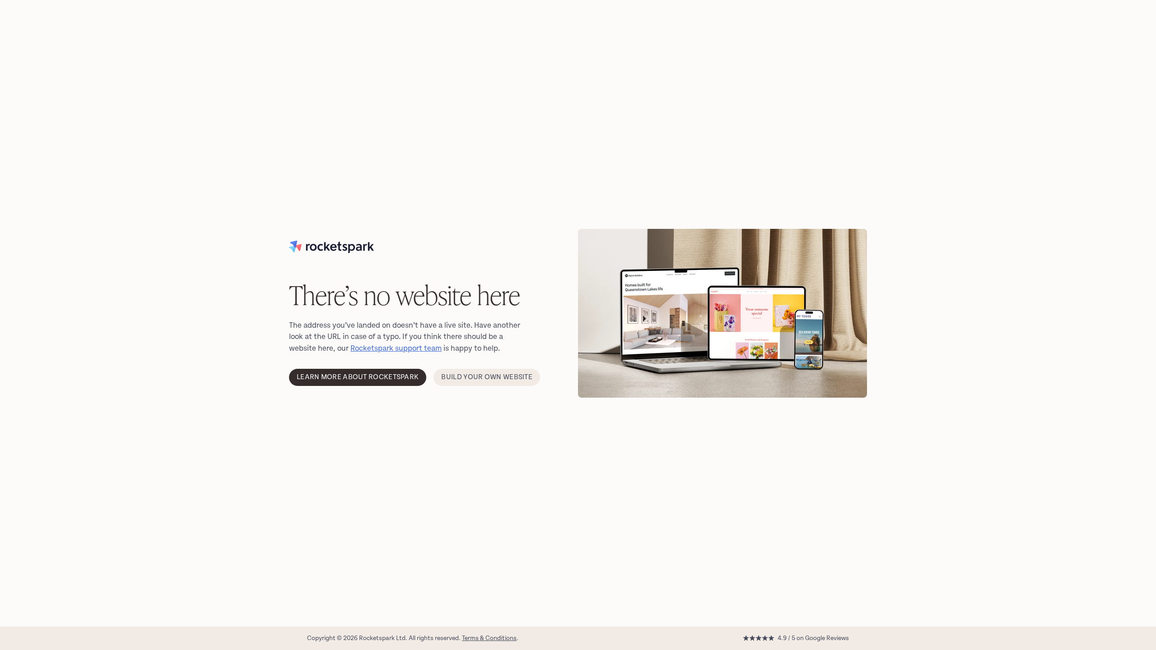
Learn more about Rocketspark (358, 377)
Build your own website (486, 377)
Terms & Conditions (489, 638)
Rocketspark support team (396, 348)
